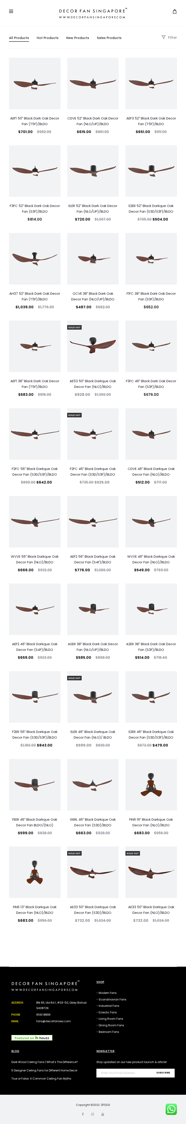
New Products (77, 38)
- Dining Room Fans (110, 1025)
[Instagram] (92, 1114)
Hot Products (48, 38)
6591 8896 (43, 1015)
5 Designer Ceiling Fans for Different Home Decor (44, 1070)
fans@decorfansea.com (53, 1021)
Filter (172, 37)
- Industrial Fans (107, 1006)
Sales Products (109, 38)
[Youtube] (102, 1114)
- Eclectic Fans (106, 1012)
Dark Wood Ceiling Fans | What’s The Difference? (44, 1062)
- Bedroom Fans (107, 1032)
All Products (19, 38)
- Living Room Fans (109, 1019)
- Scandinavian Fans (111, 999)
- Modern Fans (106, 993)
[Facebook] (83, 1114)
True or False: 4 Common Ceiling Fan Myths (41, 1078)
